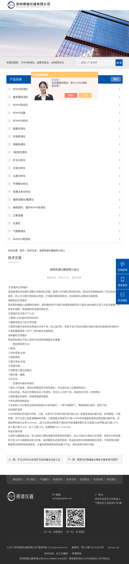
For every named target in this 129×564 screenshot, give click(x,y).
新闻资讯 (57, 479)
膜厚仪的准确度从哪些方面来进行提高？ (98, 459)
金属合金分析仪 (22, 191)
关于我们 (31, 479)
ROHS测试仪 (20, 104)
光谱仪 (16, 223)
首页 (22, 250)
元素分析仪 (19, 175)
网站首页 (17, 479)
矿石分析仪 (19, 160)
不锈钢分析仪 (20, 183)
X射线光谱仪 (20, 152)
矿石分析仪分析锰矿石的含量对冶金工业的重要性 (43, 459)
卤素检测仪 (19, 128)
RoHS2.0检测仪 (22, 239)
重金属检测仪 (20, 97)
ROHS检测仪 (20, 89)
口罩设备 (18, 215)
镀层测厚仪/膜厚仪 (23, 199)
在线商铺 (98, 479)
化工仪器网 (62, 553)
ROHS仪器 (19, 112)
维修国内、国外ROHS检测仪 (29, 207)
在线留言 (84, 479)
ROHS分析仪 (20, 120)
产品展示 (44, 479)
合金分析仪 (19, 168)
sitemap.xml (113, 547)
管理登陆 (76, 553)
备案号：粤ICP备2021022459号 (88, 547)
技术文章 (32, 250)
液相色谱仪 (19, 144)
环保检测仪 (19, 136)
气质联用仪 (19, 231)
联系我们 (111, 479)
